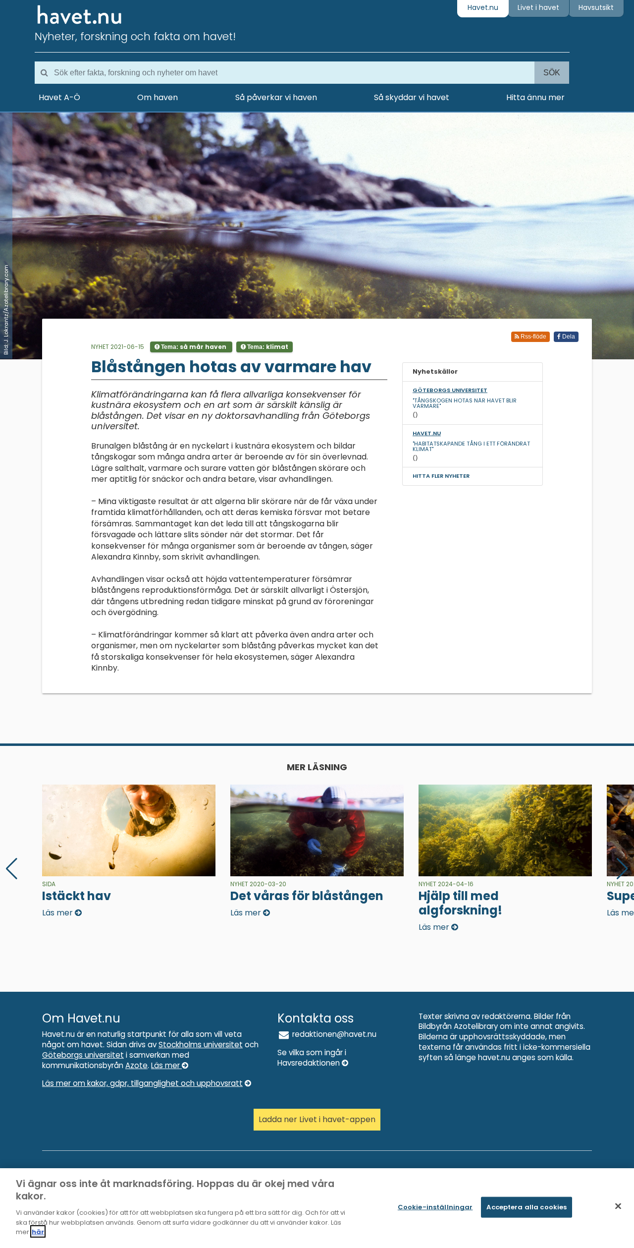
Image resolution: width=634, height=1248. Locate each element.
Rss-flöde (532, 336)
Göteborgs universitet (83, 1055)
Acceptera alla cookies (526, 1207)
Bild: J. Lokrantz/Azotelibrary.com (6, 310)
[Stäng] (618, 1206)
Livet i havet (538, 7)
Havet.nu (483, 7)
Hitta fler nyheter (441, 476)
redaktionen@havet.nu (333, 1034)
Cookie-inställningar (435, 1207)
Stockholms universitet (200, 1044)
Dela (568, 336)
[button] (622, 869)
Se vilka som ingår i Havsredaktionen (311, 1057)
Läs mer (166, 1065)
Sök (551, 72)
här (38, 1231)
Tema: (192, 346)
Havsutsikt (596, 7)
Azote (136, 1065)
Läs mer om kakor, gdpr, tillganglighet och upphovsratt (142, 1083)
